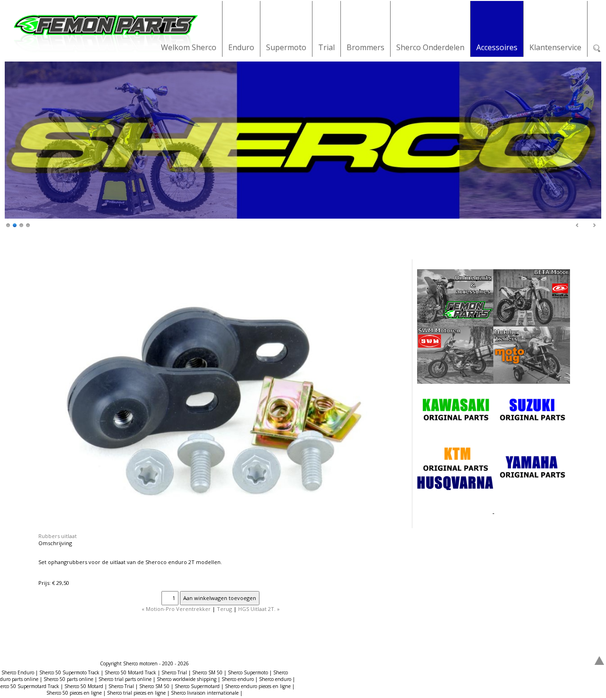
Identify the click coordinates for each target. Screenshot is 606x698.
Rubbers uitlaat (57, 535)
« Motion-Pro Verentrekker (176, 608)
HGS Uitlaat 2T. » (259, 608)
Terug (224, 608)
